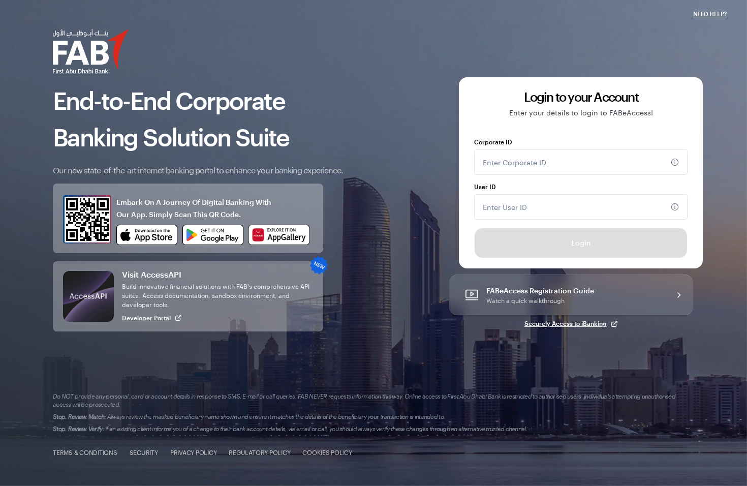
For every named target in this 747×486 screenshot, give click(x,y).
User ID (485, 186)
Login (581, 242)
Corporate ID (493, 141)
